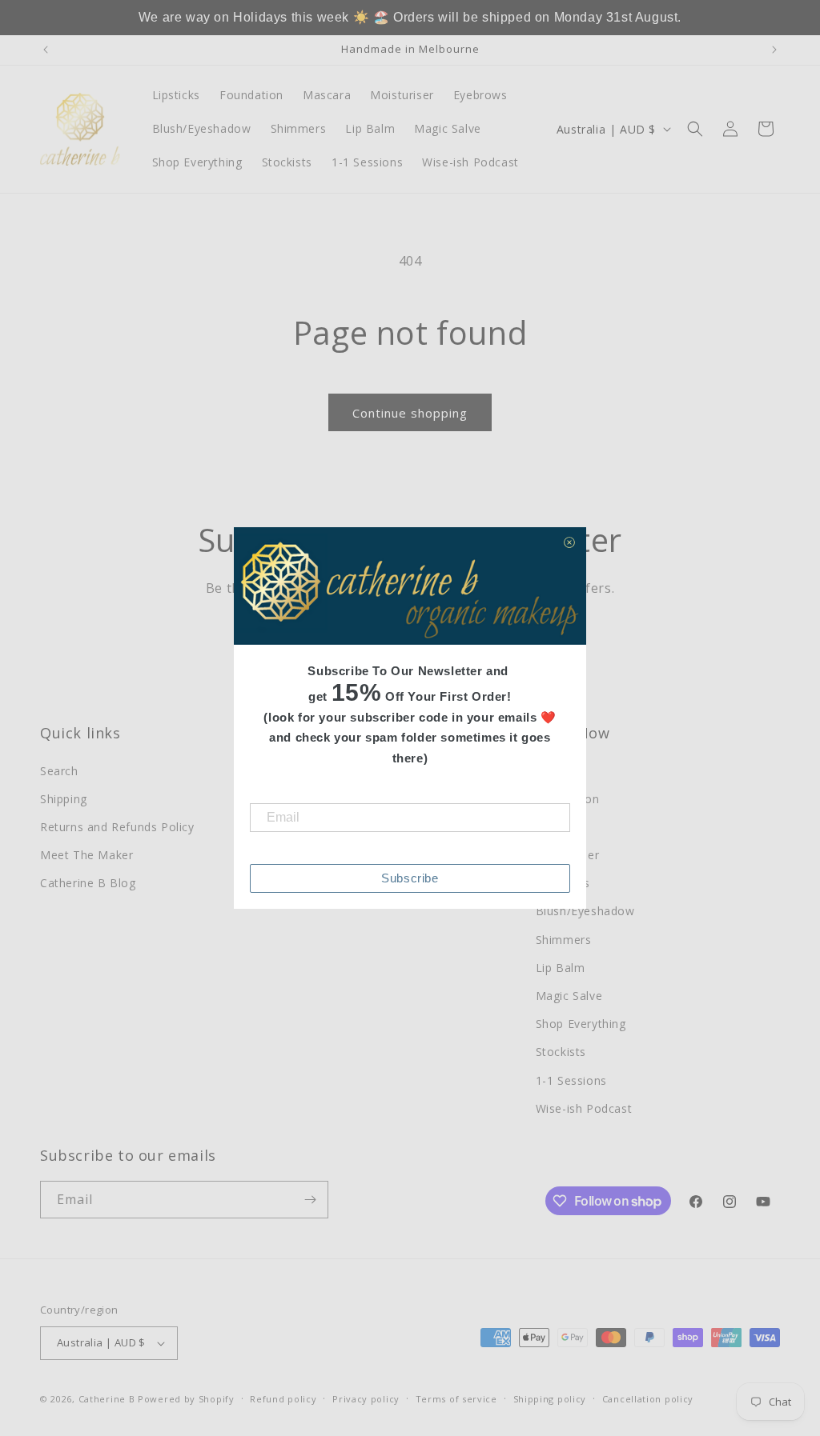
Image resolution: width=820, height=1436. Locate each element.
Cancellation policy (647, 1399)
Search (59, 770)
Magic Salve (569, 995)
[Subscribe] (310, 1199)
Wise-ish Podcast (584, 1108)
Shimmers (564, 939)
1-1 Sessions (571, 1080)
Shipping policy (550, 1399)
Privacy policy (366, 1399)
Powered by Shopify (186, 1399)
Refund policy (283, 1399)
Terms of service (456, 1399)
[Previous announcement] (45, 49)
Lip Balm (560, 967)
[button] (695, 128)
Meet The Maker (86, 854)
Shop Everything (581, 1023)
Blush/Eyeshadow (585, 910)
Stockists (561, 1051)
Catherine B (108, 1399)
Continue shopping (410, 413)
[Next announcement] (774, 49)
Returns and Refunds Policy (117, 826)
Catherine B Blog (88, 882)
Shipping (63, 798)
